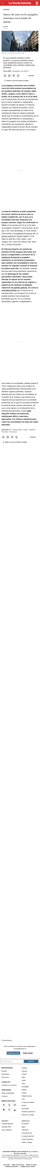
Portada (24, 1068)
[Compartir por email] (9, 75)
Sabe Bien (25, 1130)
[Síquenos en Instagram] (15, 1105)
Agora (24, 1127)
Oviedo (27, 91)
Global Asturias (27, 1096)
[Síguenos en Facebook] (4, 1105)
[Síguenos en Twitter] (9, 1105)
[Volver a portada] (20, 3)
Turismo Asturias (27, 1139)
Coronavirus (13, 432)
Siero (23, 1083)
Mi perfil (4, 1071)
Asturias (24, 1071)
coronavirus (27, 119)
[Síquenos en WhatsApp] (9, 1109)
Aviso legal (6, 1164)
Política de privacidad (17, 1164)
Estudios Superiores (28, 1112)
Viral (23, 1099)
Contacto (5, 1096)
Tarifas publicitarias (8, 1093)
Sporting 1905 (6, 1127)
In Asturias (25, 1123)
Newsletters (6, 1074)
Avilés (24, 1080)
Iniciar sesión (28, 1053)
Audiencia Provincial (23, 233)
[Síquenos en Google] (15, 1110)
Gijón (23, 1077)
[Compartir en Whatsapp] (5, 75)
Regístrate (5, 1077)
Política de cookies (31, 1164)
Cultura (24, 1093)
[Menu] (3, 3)
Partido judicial (17, 429)
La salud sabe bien (28, 1136)
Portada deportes (7, 1123)
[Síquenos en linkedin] (4, 1109)
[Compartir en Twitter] (18, 75)
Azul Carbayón (7, 1130)
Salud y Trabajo (27, 1142)
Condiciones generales (11, 1166)
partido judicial (7, 236)
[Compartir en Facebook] (13, 75)
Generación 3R (27, 1133)
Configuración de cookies (27, 1166)
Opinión (24, 1090)
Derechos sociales (28, 1115)
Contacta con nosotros (9, 1085)
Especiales (25, 1108)
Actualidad (25, 1087)
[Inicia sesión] (36, 3)
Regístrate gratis (13, 1053)
